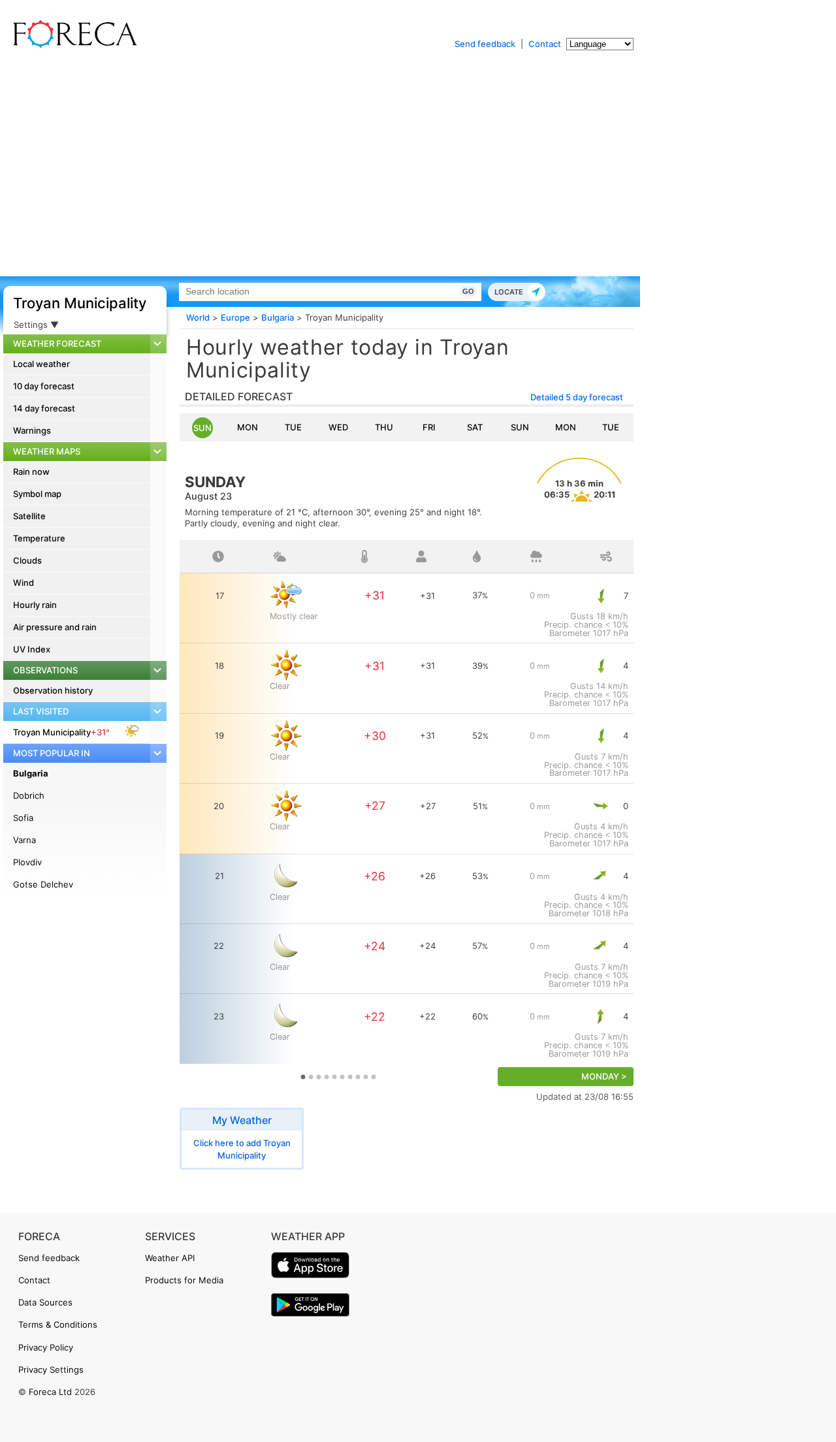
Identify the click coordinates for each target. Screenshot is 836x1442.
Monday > (604, 1076)
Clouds (27, 560)
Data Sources (45, 1302)
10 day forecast (43, 386)
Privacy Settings (51, 1369)
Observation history (53, 690)
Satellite (29, 516)
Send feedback (485, 44)
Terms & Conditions (57, 1324)
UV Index (31, 649)
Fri (429, 427)
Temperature (39, 538)
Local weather (41, 364)
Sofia (23, 817)
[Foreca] (72, 45)
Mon (247, 427)
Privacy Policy (45, 1347)
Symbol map (37, 494)
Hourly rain (35, 605)
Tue (293, 427)
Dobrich (28, 795)
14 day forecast (44, 408)
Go (468, 291)
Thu (384, 427)
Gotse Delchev (43, 884)
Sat (475, 427)
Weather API (170, 1258)
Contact (544, 44)
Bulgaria (30, 773)
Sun (202, 428)
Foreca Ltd (50, 1391)
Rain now (31, 471)
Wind (23, 582)
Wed (338, 427)
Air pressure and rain (55, 627)
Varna (24, 840)
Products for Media (184, 1280)
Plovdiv (27, 862)
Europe (235, 317)
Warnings (32, 430)
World (198, 317)
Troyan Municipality (79, 303)
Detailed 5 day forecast (576, 397)
